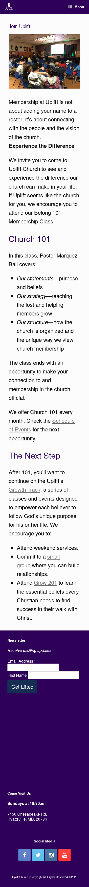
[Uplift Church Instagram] (51, 855)
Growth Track (24, 489)
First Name (17, 675)
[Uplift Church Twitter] (38, 855)
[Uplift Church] (9, 7)
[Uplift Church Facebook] (24, 855)
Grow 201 (45, 582)
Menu (79, 6)
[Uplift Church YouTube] (64, 855)
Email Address (21, 661)
